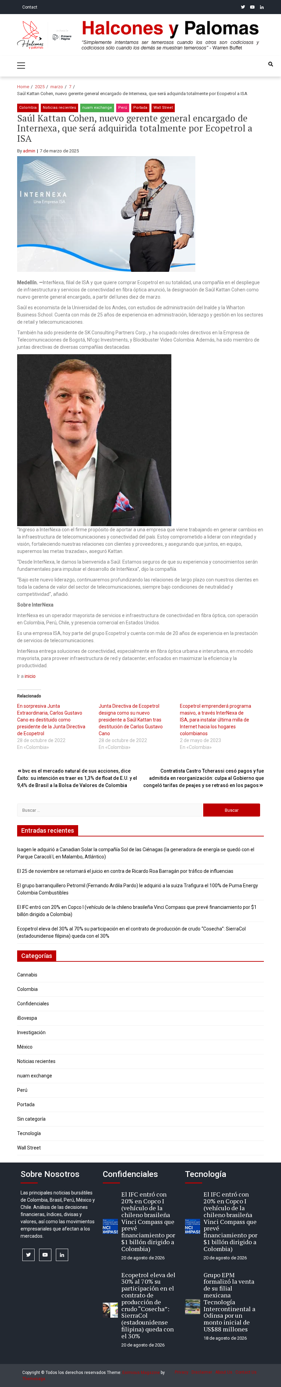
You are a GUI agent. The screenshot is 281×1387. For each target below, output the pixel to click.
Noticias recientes (59, 107)
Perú (122, 107)
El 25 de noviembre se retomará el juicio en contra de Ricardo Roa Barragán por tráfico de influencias (125, 871)
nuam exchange (97, 107)
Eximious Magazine (141, 1372)
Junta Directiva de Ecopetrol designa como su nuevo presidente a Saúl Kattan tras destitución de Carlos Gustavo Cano (131, 719)
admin (29, 150)
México (25, 1047)
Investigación (31, 1032)
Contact (29, 7)
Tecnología (29, 1133)
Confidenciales (33, 1003)
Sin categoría (31, 1119)
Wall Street (163, 107)
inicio (30, 676)
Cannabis (27, 975)
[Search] (270, 64)
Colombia (28, 107)
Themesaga (33, 1378)
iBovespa (27, 1018)
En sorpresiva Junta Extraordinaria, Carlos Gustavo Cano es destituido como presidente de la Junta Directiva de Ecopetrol (51, 719)
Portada (140, 107)
